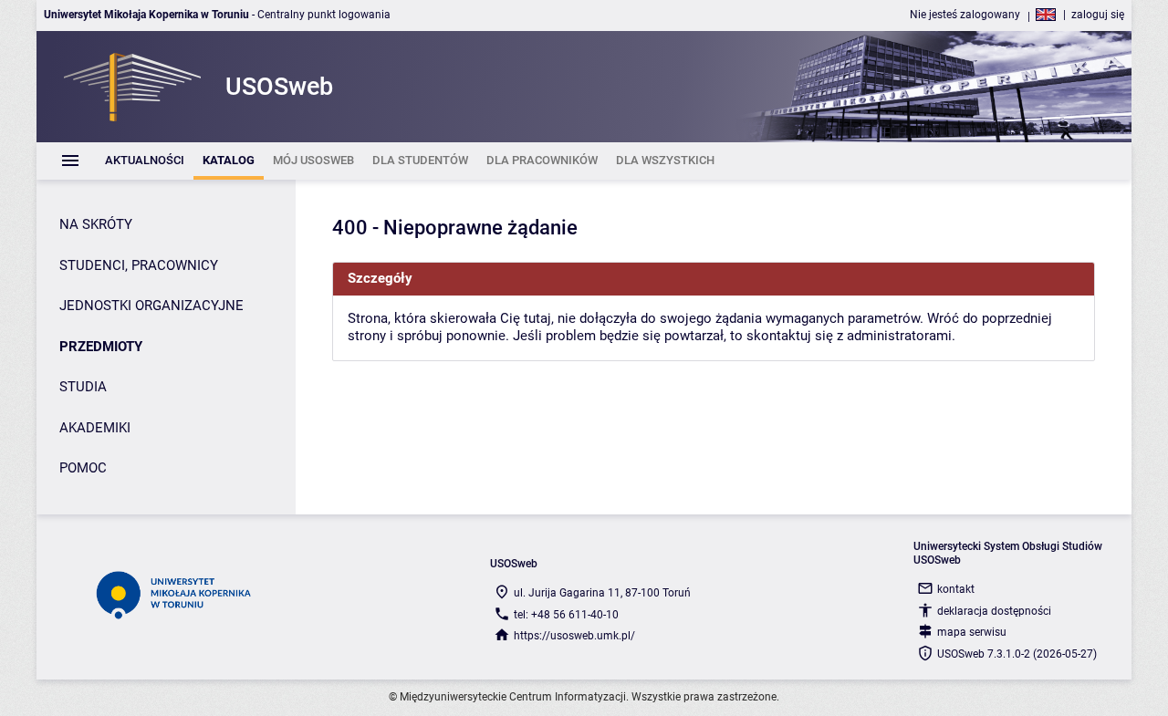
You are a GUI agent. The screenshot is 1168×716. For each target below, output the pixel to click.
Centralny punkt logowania (324, 14)
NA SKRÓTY (95, 224)
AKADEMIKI (94, 428)
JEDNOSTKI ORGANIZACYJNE (151, 305)
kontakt (956, 589)
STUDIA (83, 387)
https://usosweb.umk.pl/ (574, 635)
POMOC (83, 468)
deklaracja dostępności (994, 611)
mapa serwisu (971, 632)
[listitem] (144, 161)
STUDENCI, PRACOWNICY (138, 265)
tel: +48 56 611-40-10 (566, 614)
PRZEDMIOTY (100, 346)
